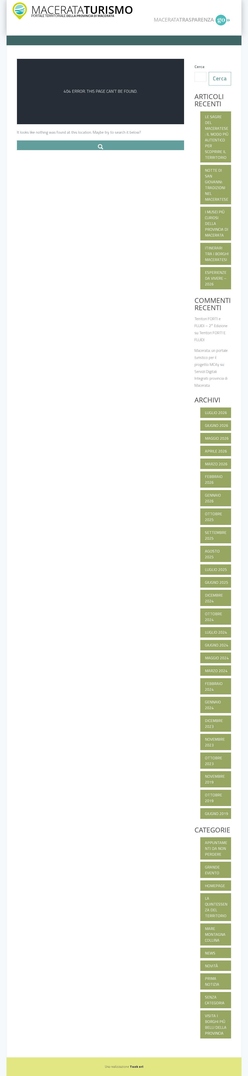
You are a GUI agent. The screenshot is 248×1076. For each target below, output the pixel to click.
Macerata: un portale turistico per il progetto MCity (211, 357)
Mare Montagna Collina (215, 934)
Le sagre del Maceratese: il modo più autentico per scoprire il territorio (216, 137)
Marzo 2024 (216, 671)
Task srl (136, 1066)
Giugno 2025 (216, 582)
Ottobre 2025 (213, 517)
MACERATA (82, 9)
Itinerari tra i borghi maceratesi (217, 253)
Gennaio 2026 (213, 498)
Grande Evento (212, 870)
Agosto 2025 (212, 554)
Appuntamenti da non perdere (216, 848)
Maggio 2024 (217, 658)
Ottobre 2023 (213, 761)
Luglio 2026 (216, 412)
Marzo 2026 (216, 464)
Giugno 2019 (216, 813)
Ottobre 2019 (213, 798)
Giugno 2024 (216, 645)
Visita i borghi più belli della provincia (215, 1024)
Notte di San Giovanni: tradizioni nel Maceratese (216, 184)
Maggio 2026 (217, 438)
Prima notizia (212, 981)
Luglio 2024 (216, 632)
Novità (211, 966)
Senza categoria (215, 1000)
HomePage (215, 886)
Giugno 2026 (216, 425)
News (210, 953)
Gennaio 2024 (213, 705)
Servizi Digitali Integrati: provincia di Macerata (210, 378)
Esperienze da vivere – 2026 (215, 278)
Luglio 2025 (216, 569)
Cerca (199, 66)
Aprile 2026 (216, 451)
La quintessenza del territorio (216, 907)
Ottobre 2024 (213, 617)
